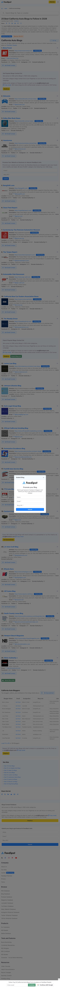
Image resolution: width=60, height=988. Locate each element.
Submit (30, 509)
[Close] (43, 477)
